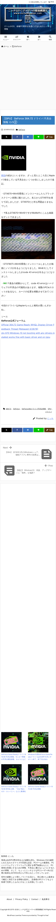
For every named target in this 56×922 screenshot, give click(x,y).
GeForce (18, 46)
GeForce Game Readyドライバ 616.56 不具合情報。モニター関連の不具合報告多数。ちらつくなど (13, 756)
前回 (3, 175)
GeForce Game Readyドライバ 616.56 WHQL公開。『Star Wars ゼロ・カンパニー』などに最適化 (13, 788)
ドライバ (48, 412)
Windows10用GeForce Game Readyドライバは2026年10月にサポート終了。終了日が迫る (40, 756)
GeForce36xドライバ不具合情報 (34, 409)
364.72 (8, 409)
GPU (49, 409)
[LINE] (39, 137)
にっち (50, 418)
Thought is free (43, 915)
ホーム (6, 46)
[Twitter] (6, 137)
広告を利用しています (38, 2)
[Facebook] (17, 137)
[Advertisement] (28, 79)
